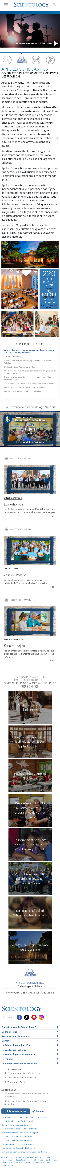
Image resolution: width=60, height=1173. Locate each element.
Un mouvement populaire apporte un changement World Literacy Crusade (28, 378)
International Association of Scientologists (19, 1132)
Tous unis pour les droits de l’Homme (17, 1144)
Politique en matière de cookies (16, 1162)
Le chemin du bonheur (11, 1136)
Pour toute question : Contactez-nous (25, 1073)
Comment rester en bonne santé (19, 1063)
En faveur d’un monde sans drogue (16, 1140)
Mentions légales (8, 1165)
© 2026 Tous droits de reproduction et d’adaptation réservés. (26, 1158)
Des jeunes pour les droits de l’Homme (18, 1148)
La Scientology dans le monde (18, 1054)
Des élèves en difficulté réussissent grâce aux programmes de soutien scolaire (30, 372)
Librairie (6, 1040)
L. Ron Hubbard (8, 1117)
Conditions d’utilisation (41, 1162)
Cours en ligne (9, 1031)
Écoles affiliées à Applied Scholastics (19, 366)
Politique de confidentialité (46, 1160)
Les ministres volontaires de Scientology (19, 1129)
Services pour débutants (15, 1036)
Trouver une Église (16, 1082)
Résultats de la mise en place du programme (22, 391)
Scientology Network (39, 1117)
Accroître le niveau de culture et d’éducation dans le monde (29, 383)
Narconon (27, 1136)
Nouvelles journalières (13, 1049)
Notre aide (7, 1058)
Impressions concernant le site (22, 1077)
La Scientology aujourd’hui (16, 1045)
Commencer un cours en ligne (14, 1125)
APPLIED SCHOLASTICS (30, 344)
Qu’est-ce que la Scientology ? (18, 1027)
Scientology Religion (10, 1121)
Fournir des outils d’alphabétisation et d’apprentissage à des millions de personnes (29, 351)
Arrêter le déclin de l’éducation (17, 356)
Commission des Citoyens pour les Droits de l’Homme (24, 1152)
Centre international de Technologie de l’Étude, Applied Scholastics (27, 361)
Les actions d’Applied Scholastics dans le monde (24, 387)
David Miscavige (28, 1121)
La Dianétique (22, 1117)
